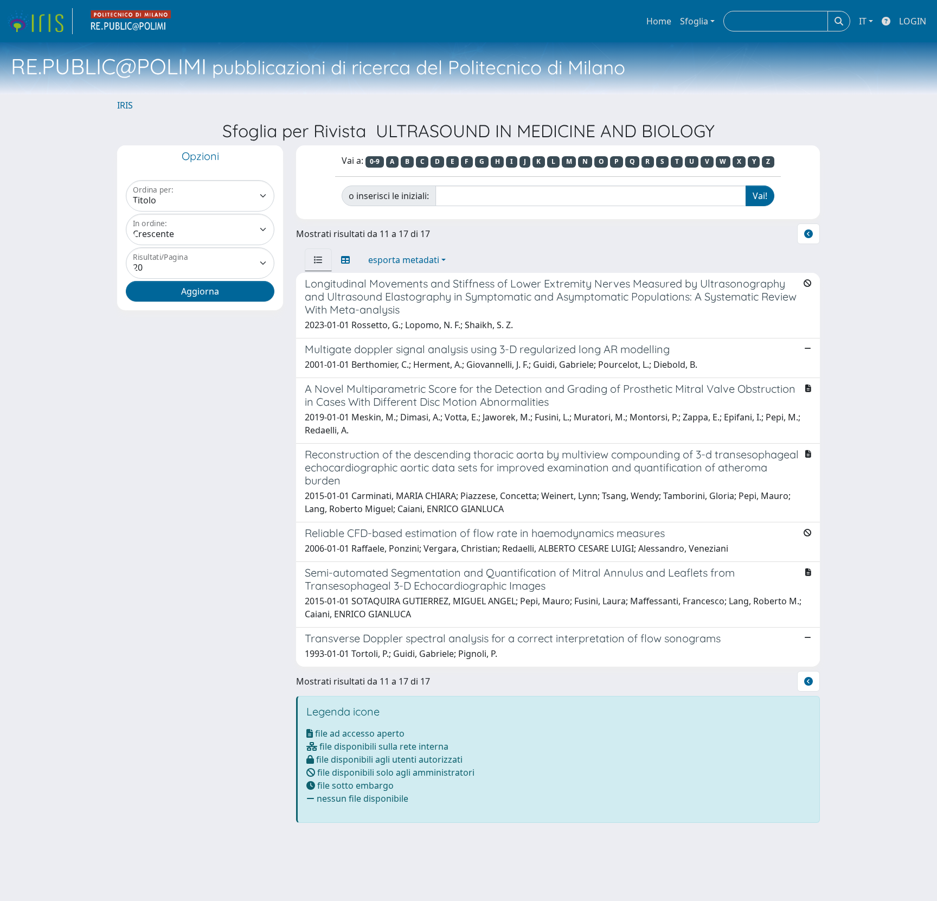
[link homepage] (40, 21)
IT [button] (863, 21)
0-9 (375, 161)
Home (658, 21)
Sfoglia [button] (694, 21)
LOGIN (912, 21)
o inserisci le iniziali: (389, 196)
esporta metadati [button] (403, 260)
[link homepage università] (131, 21)
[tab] (318, 259)
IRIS (125, 105)
